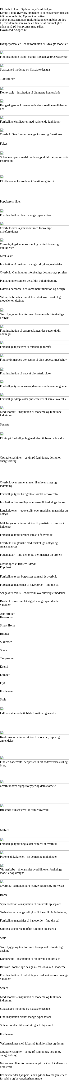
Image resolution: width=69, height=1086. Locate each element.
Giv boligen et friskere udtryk (18, 563)
